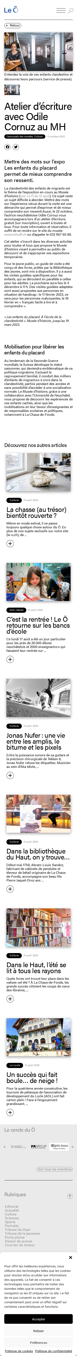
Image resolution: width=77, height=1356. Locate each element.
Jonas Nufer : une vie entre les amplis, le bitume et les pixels (35, 741)
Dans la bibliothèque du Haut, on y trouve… (38, 853)
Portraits (12, 1225)
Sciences (12, 1217)
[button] (70, 1257)
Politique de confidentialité (53, 1351)
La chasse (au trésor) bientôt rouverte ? (36, 512)
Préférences (38, 1342)
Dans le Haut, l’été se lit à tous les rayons (36, 967)
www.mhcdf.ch (15, 234)
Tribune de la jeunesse (22, 1233)
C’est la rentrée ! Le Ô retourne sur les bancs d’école (38, 625)
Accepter (38, 1319)
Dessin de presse (18, 1240)
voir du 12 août (35, 195)
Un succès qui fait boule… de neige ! (32, 1077)
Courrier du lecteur (20, 1244)
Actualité (12, 1210)
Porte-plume (15, 1237)
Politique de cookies (19, 1351)
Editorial (11, 1206)
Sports (10, 1221)
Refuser (38, 1330)
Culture (11, 1214)
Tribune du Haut (17, 1229)
